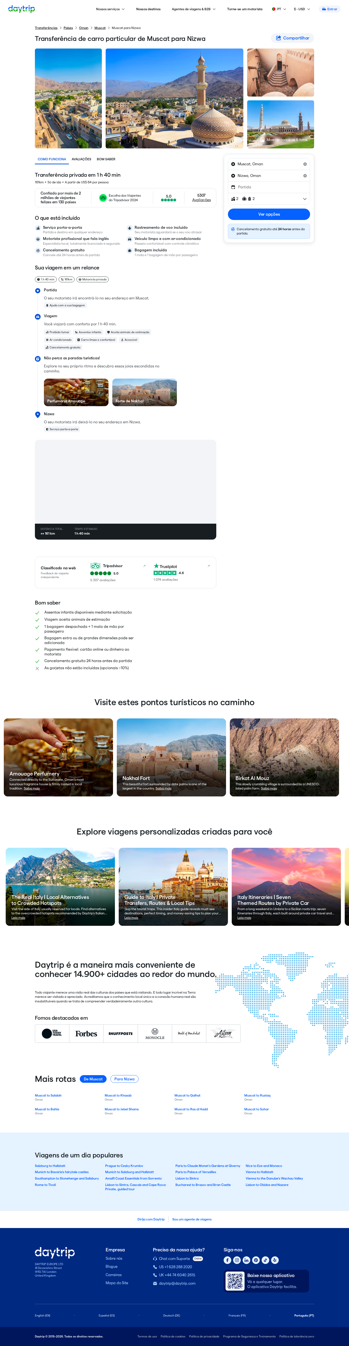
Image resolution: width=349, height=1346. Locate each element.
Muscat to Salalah (48, 1095)
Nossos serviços (108, 9)
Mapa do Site (117, 1283)
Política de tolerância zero (296, 1336)
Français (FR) (237, 1315)
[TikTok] (265, 1260)
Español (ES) (107, 1315)
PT (279, 9)
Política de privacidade (204, 1336)
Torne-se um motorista (244, 9)
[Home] (21, 9)
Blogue (112, 1266)
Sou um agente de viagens (192, 1219)
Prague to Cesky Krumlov (124, 1166)
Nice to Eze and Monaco (264, 1166)
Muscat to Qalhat (187, 1095)
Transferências (46, 28)
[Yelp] (275, 1260)
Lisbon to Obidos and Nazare (267, 1185)
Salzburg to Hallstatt (50, 1166)
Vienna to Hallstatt (259, 1172)
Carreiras (114, 1275)
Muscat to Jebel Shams (122, 1109)
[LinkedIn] (246, 1260)
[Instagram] (237, 1260)
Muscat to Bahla (47, 1109)
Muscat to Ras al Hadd (191, 1109)
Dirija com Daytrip (151, 1219)
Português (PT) (304, 1315)
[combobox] (269, 164)
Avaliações (81, 159)
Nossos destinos (148, 9)
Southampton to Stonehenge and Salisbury (67, 1178)
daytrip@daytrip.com (177, 1283)
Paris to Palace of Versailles (195, 1172)
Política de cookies (173, 1336)
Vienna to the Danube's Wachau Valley (274, 1178)
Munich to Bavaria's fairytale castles (62, 1172)
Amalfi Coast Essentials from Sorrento (133, 1178)
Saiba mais (32, 788)
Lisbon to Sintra (186, 1178)
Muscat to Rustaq (257, 1095)
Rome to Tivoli (45, 1185)
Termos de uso (147, 1336)
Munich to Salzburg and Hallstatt (129, 1172)
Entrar (332, 9)
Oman (83, 28)
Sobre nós (114, 1258)
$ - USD (299, 9)
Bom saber (106, 159)
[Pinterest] (256, 1260)
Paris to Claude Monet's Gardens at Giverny (207, 1166)
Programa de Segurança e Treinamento (249, 1336)
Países (68, 28)
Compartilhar (296, 38)
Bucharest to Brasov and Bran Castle (203, 1185)
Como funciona (52, 159)
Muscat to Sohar (256, 1109)
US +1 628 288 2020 (175, 1267)
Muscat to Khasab (118, 1095)
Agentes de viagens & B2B (191, 9)
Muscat (100, 28)
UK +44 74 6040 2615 (177, 1275)
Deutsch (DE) (171, 1315)
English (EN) (42, 1315)
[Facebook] (227, 1260)
